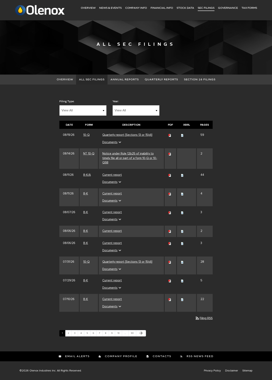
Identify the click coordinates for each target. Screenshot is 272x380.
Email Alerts (77, 356)
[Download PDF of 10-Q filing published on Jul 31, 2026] (169, 261)
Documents (112, 142)
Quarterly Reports (161, 79)
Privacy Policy (212, 370)
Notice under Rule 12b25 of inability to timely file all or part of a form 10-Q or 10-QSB (129, 158)
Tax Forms (249, 8)
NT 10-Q (88, 153)
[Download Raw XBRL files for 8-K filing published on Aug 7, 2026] (182, 212)
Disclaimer (231, 370)
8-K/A (87, 175)
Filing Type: (66, 101)
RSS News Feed (199, 356)
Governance (228, 8)
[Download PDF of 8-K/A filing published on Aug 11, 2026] (169, 175)
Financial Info (162, 8)
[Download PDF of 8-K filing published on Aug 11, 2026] (169, 193)
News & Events (110, 8)
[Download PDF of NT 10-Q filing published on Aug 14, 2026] (169, 153)
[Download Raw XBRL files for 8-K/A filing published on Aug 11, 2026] (182, 175)
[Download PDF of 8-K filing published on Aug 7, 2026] (169, 212)
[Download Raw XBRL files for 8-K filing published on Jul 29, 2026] (182, 280)
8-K (85, 193)
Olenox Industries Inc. (42, 370)
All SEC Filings (92, 79)
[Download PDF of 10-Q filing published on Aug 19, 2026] (169, 135)
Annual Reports (125, 79)
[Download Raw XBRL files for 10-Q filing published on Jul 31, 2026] (182, 261)
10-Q (86, 135)
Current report (112, 175)
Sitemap (247, 370)
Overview (88, 8)
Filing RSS (204, 318)
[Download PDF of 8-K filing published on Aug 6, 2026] (169, 231)
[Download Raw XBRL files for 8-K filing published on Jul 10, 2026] (182, 299)
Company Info (136, 8)
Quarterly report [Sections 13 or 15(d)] (127, 135)
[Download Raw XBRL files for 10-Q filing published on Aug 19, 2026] (182, 135)
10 (119, 333)
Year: (116, 101)
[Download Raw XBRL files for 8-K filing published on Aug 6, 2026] (182, 231)
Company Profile (120, 356)
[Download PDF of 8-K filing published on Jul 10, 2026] (169, 299)
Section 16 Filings (199, 79)
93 (133, 333)
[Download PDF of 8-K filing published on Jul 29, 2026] (169, 280)
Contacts (161, 356)
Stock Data (185, 8)
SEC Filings (206, 8)
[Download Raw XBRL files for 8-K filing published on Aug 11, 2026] (182, 193)
